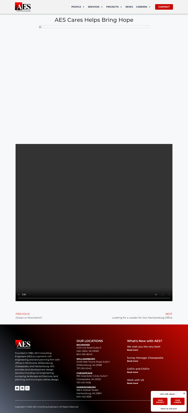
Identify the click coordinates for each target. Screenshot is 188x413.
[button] (184, 393)
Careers (141, 7)
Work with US (135, 380)
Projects (112, 7)
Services (93, 7)
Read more (132, 350)
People (76, 7)
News (129, 7)
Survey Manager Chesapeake (145, 357)
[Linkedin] (22, 388)
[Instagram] (27, 388)
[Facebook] (17, 388)
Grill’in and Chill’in (138, 368)
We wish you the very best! (143, 346)
